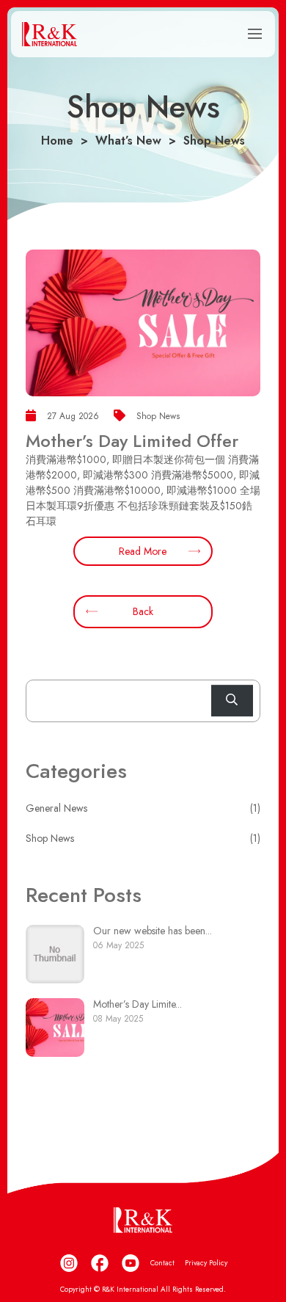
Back (143, 611)
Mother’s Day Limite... (137, 1004)
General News (56, 808)
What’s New (128, 140)
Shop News (50, 838)
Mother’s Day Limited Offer (132, 441)
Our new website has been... (152, 931)
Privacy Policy (206, 1262)
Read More (142, 551)
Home (57, 140)
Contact (162, 1262)
